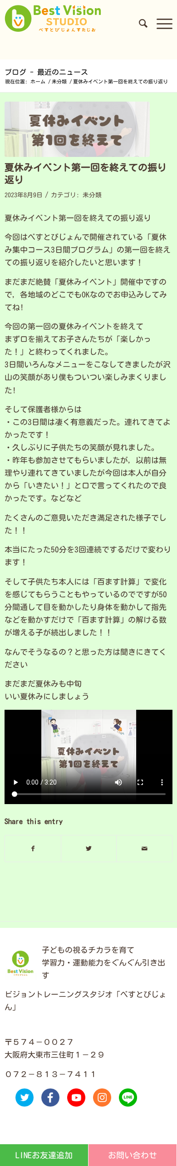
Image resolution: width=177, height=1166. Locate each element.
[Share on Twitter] (89, 848)
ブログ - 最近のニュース (46, 72)
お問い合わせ (132, 1155)
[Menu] (160, 23)
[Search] (139, 23)
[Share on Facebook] (33, 848)
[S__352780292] (77, 129)
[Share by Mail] (144, 848)
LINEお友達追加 (44, 1155)
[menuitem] (139, 23)
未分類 (92, 195)
